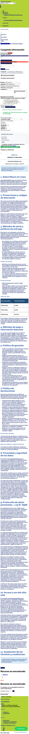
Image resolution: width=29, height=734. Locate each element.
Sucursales (6, 720)
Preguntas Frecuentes (9, 723)
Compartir (3, 71)
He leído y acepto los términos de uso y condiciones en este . (12, 145)
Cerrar (2, 107)
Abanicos (5, 17)
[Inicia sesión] (0, 4)
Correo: (3, 86)
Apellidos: (3, 84)
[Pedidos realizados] (0, 6)
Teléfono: (3, 87)
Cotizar (3, 69)
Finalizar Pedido (5, 43)
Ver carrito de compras (16, 43)
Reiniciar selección (6, 60)
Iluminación (5, 23)
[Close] (1, 32)
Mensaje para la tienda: (7, 96)
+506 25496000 (5, 701)
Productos (5, 13)
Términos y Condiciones (10, 721)
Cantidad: (3, 89)
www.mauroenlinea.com (7, 180)
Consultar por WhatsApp (8, 75)
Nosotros (5, 12)
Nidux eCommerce (7, 725)
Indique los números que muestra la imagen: (13, 98)
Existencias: (4, 53)
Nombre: (3, 82)
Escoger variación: (6, 54)
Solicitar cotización (10, 107)
